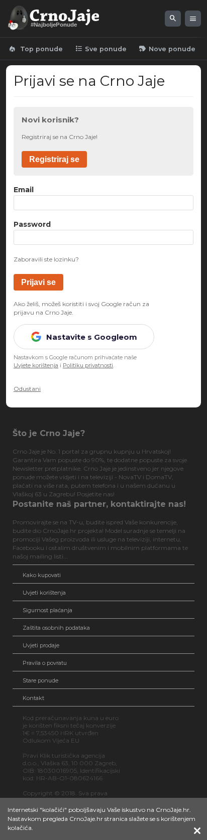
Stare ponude (40, 680)
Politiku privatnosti (88, 365)
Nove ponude (167, 49)
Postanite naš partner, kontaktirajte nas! (99, 504)
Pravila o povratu (45, 662)
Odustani (27, 388)
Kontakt (33, 698)
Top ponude (35, 49)
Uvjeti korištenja (44, 592)
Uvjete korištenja (36, 365)
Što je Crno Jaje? (49, 433)
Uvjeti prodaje (41, 645)
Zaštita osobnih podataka (56, 627)
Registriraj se (54, 159)
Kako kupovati (42, 575)
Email (24, 190)
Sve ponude (101, 49)
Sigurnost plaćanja (47, 610)
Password (32, 224)
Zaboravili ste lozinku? (46, 259)
